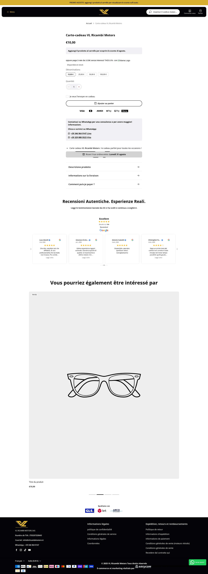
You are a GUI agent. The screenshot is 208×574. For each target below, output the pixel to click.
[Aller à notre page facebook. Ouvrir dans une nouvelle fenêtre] (16, 550)
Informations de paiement (158, 538)
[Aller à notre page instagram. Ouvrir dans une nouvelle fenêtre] (21, 550)
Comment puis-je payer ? (81, 184)
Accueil (89, 23)
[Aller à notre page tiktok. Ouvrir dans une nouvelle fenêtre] (25, 550)
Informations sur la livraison (83, 175)
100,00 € (103, 74)
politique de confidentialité (99, 529)
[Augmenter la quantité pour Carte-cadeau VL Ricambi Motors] (79, 87)
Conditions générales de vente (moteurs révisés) (168, 543)
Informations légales (96, 538)
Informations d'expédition (157, 534)
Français (18, 561)
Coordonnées (93, 543)
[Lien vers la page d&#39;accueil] (21, 524)
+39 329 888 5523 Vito (81, 137)
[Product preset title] (104, 385)
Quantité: (70, 81)
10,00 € (70, 74)
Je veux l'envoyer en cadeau (82, 96)
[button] (92, 494)
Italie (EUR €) (33, 561)
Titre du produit (36, 482)
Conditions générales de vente (159, 548)
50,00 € (92, 74)
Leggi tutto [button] (49, 258)
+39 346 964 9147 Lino (81, 133)
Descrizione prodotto (79, 166)
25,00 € (81, 74)
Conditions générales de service (101, 534)
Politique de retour (154, 529)
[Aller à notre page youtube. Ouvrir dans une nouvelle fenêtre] (29, 550)
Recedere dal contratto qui (158, 552)
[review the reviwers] (60, 240)
